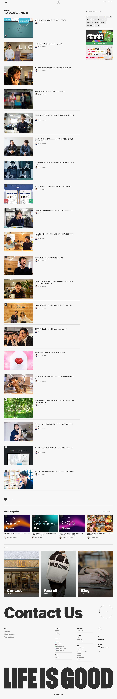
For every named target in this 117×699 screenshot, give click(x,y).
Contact (110, 2)
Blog (104, 2)
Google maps (100, 651)
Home (5, 547)
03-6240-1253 (101, 639)
